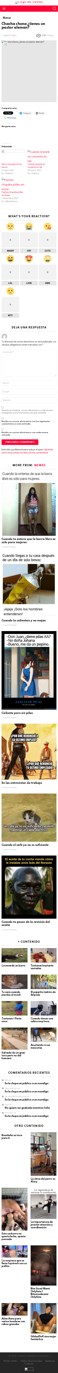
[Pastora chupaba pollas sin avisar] (13, 184)
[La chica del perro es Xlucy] (44, 1154)
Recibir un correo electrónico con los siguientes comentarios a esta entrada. (26, 422)
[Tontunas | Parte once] (15, 1008)
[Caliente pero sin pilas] (29, 670)
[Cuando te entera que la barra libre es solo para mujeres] (29, 504)
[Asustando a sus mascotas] (44, 1035)
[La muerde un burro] (15, 955)
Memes (40, 465)
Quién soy (50, 1361)
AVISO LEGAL (10, 1361)
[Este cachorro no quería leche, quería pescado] (15, 1209)
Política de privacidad (31, 1361)
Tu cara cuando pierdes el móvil (11, 993)
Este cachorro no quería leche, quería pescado (14, 1236)
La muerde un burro (13, 965)
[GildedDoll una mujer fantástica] (44, 1318)
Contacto (29, 1364)
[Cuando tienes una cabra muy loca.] (44, 1008)
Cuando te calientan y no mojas (24, 620)
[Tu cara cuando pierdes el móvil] (15, 982)
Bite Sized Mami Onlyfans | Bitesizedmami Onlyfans (40, 1292)
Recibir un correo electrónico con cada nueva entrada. (25, 434)
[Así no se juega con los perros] (13, 156)
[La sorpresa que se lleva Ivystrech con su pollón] (15, 1251)
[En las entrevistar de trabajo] (29, 751)
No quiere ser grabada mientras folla (27, 1108)
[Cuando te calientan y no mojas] (29, 585)
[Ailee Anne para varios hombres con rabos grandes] (15, 1309)
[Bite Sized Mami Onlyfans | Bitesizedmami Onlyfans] (44, 1265)
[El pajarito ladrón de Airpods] (44, 982)
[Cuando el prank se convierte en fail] (39, 156)
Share (5, 44)
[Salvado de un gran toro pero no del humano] (15, 1039)
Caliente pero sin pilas (17, 713)
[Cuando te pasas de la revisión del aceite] (29, 887)
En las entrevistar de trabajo (22, 782)
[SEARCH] (54, 9)
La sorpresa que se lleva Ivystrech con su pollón (14, 1263)
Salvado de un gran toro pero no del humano (13, 1056)
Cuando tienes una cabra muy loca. (42, 1020)
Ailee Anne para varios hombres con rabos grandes (13, 1321)
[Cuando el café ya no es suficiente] (29, 818)
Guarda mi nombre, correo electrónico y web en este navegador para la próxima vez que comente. (27, 411)
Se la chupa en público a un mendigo (26, 1083)
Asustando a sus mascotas (40, 1046)
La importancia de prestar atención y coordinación (42, 1225)
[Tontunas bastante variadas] (44, 955)
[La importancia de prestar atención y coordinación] (44, 1203)
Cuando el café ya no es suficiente (25, 845)
